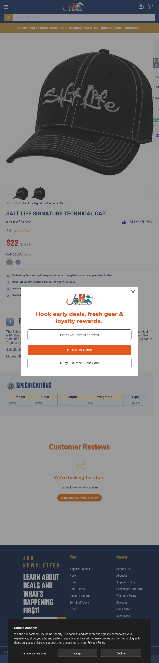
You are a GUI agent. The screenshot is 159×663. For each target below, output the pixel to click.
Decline (121, 653)
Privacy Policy (96, 642)
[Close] (133, 291)
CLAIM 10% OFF (79, 350)
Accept (77, 653)
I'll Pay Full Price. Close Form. (79, 363)
